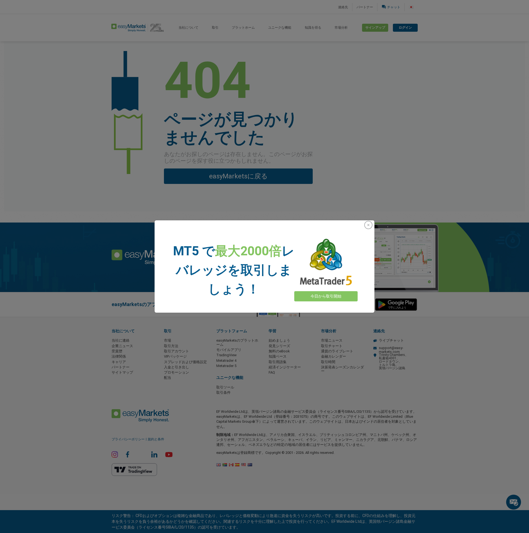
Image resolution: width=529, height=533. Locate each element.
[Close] (368, 225)
